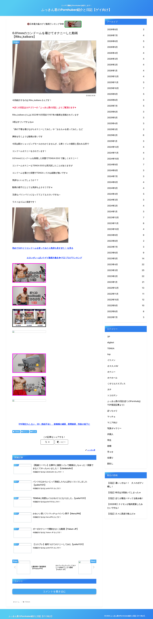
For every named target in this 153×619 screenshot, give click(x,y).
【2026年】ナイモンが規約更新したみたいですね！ (125, 506)
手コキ (34, 431)
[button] (61, 442)
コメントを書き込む (54, 591)
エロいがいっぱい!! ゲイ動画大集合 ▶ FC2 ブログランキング (54, 258)
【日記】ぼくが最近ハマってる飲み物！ (125, 498)
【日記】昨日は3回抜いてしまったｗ (124, 492)
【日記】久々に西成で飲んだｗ (121, 513)
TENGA (17, 431)
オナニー (26, 431)
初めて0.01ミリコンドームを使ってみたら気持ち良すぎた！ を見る (42, 248)
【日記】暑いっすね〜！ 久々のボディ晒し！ (125, 485)
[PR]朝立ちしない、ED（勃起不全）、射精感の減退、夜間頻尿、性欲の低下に (54, 424)
